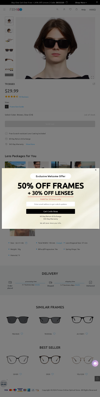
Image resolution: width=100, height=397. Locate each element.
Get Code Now (50, 211)
